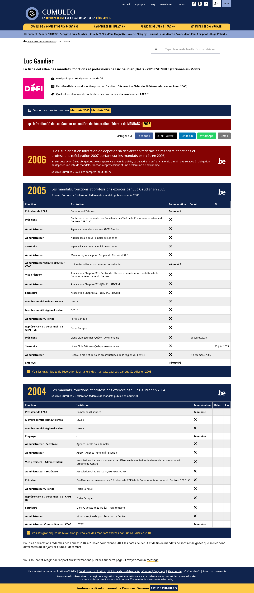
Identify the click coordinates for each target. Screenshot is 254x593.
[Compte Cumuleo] (217, 3)
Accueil (126, 4)
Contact (182, 4)
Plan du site (175, 571)
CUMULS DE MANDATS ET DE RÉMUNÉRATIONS (54, 26)
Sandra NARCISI (48, 34)
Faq (153, 4)
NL (225, 3)
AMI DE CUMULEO (163, 588)
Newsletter (166, 4)
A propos (140, 4)
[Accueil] (24, 41)
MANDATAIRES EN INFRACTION (109, 26)
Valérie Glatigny (137, 34)
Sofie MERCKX (98, 34)
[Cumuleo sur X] (201, 4)
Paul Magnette (117, 34)
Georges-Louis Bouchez (73, 34)
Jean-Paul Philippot (196, 34)
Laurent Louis (157, 34)
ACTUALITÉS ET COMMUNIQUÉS (207, 26)
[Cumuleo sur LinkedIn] (207, 4)
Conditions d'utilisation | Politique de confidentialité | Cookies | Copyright (122, 571)
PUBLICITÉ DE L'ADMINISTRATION (158, 26)
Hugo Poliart (217, 34)
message (152, 560)
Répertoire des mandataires (41, 41)
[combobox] (190, 49)
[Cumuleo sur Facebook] (195, 4)
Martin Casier (175, 34)
